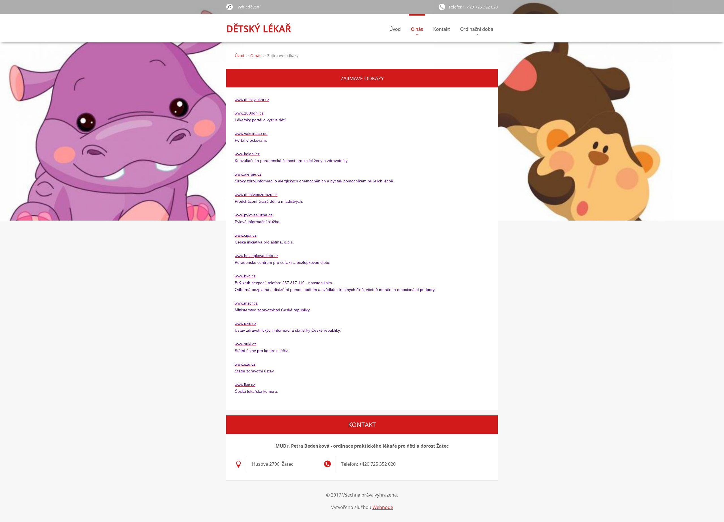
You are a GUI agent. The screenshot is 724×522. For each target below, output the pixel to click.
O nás (417, 29)
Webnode (382, 507)
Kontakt (441, 29)
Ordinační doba (476, 29)
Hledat (229, 7)
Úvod (395, 29)
